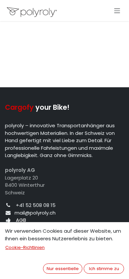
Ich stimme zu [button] (104, 268)
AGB (21, 220)
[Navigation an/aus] (117, 10)
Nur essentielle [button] (63, 268)
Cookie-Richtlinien (25, 247)
